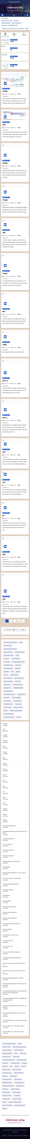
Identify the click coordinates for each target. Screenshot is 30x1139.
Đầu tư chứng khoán (16, 23)
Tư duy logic (18, 704)
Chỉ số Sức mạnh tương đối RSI (12, 878)
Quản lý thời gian (8, 678)
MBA (11, 20)
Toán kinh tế (6, 697)
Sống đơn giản (7, 684)
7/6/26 (4, 814)
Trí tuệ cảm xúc (7, 700)
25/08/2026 (7, 94)
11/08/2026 (7, 276)
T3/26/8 (12, 41)
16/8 (3, 233)
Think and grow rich (17, 684)
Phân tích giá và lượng (9, 906)
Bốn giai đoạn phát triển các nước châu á (14, 872)
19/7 (3, 452)
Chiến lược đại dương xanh (10, 648)
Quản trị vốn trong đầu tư (10, 918)
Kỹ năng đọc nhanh (8, 665)
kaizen (17, 655)
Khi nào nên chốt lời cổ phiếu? (11, 952)
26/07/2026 (7, 420)
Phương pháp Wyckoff (9, 825)
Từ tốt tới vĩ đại (7, 707)
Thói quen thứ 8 (7, 687)
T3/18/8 (12, 66)
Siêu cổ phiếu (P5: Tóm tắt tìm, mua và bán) (15, 1020)
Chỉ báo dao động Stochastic (11, 884)
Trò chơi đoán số (7, 844)
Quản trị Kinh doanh (8, 681)
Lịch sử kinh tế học (8, 668)
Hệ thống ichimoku (8, 889)
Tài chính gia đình (18, 700)
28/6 (3, 554)
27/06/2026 (7, 557)
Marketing (17, 668)
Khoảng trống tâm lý (8, 855)
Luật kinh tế (18, 665)
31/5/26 (5, 820)
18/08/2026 (7, 202)
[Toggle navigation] (14, 15)
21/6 (3, 599)
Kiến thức (10, 1135)
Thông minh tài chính (5, 23)
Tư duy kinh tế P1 (8, 946)
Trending (23, 35)
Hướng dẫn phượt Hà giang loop (12, 957)
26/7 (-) (4, 418)
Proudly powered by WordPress (10, 1130)
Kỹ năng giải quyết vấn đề (18, 661)
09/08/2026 (7, 314)
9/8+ (3, 311)
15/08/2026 (7, 235)
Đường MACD (7, 901)
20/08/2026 (7, 166)
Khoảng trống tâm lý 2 (9, 838)
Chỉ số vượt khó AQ (19, 652)
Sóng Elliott (6, 895)
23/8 (11, 50)
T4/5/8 (4, 345)
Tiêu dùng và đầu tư (8, 850)
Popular (14, 35)
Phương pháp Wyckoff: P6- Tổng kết (13, 978)
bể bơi (20, 642)
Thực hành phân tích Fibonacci (11, 923)
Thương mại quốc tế (8, 691)
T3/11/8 (4, 273)
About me (5, 1135)
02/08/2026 (7, 383)
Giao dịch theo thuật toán (10, 912)
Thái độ (15, 1135)
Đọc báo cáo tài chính (9, 717)
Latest (5, 34)
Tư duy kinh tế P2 (8, 940)
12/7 (3, 482)
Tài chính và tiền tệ (8, 704)
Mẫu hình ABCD (7, 929)
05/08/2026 (7, 347)
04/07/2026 (7, 518)
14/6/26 (5, 808)
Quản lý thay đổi (14, 674)
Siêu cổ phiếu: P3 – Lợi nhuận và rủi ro (14, 1026)
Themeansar (15, 1132)
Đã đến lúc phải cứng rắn (16, 710)
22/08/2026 (7, 127)
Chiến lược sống (15, 7)
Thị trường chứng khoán (9, 694)
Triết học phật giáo (16, 697)
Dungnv (14, 94)
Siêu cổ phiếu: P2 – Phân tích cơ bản (13, 1031)
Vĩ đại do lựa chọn (18, 707)
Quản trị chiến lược (19, 678)
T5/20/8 (12, 58)
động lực (19, 717)
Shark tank (17, 681)
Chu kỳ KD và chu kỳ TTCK (10, 935)
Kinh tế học (16, 20)
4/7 (3, 516)
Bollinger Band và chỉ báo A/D (11, 861)
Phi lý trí (6, 674)
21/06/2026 (7, 602)
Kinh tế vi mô (4, 25)
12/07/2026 (7, 485)
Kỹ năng (20, 1135)
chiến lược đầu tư (8, 652)
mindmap (18, 671)
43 (19, 621)
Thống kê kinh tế (21, 694)
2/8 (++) (5, 381)
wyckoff (5, 710)
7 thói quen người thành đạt (10, 642)
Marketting (6, 671)
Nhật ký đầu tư (14, 39)
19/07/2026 (7, 454)
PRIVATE (25, 1135)
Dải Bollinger (6, 867)
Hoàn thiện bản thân (13, 25)
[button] (25, 15)
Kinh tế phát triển (16, 658)
